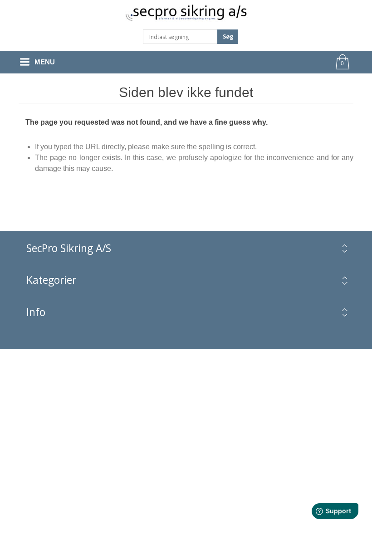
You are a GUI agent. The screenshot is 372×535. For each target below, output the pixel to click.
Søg (228, 36)
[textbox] (180, 36)
